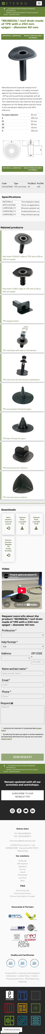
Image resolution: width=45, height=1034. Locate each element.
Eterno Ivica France (22, 893)
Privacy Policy (11, 973)
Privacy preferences (15, 979)
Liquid (22, 872)
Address (6, 653)
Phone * (6, 691)
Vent (22, 881)
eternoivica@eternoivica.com (23, 841)
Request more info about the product (33, 37)
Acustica (22, 878)
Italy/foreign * (9, 642)
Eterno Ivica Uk (22, 891)
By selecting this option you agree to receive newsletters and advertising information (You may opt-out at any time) (22, 737)
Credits (34, 976)
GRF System (22, 864)
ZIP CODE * (36, 655)
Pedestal (22, 861)
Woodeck (22, 867)
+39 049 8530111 (24, 836)
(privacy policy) (6, 739)
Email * (6, 680)
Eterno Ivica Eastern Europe (22, 896)
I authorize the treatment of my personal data (21, 730)
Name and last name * (14, 669)
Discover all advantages (11, 35)
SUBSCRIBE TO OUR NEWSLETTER (22, 795)
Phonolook (22, 875)
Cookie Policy (24, 976)
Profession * (9, 630)
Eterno (23, 869)
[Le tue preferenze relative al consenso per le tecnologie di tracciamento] (12, 1029)
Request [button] (6, 703)
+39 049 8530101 (24, 834)
